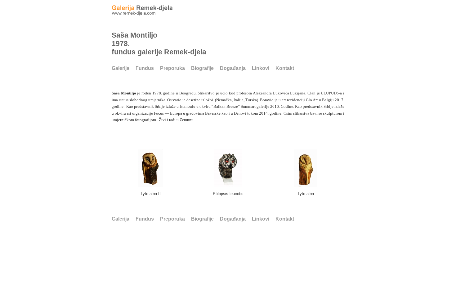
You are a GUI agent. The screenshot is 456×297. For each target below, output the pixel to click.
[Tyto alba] (305, 184)
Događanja (233, 68)
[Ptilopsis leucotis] (228, 184)
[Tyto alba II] (150, 184)
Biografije (202, 68)
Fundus (145, 68)
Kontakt (284, 68)
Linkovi (260, 68)
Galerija (120, 68)
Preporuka (172, 68)
